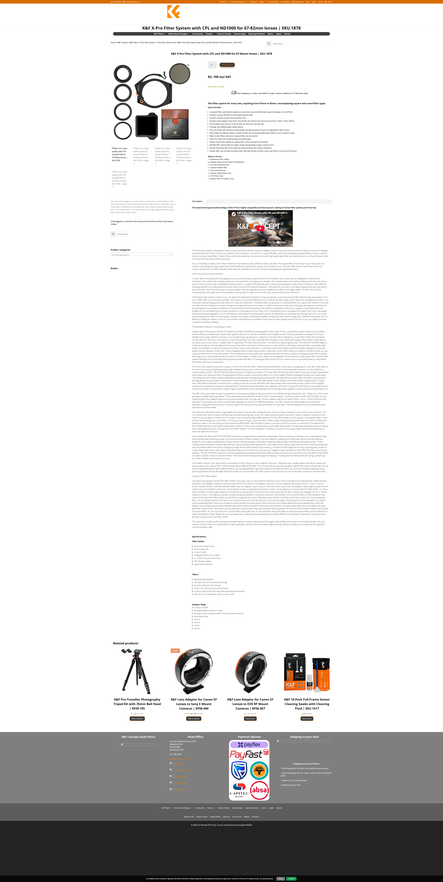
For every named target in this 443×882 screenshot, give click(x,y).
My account (237, 817)
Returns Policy (181, 783)
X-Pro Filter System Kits (166, 42)
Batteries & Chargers (238, 2)
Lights (314, 2)
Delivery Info (192, 21)
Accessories (253, 2)
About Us (224, 21)
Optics (308, 2)
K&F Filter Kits (154, 204)
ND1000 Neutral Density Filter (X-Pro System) (139, 207)
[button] (188, 65)
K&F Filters (223, 2)
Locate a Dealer (209, 21)
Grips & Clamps (273, 2)
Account (249, 21)
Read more (250, 718)
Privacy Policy (180, 789)
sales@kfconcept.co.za (179, 759)
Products (175, 21)
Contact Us (237, 21)
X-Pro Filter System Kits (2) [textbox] (141, 255)
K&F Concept (122, 42)
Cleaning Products (297, 2)
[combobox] (142, 254)
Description (197, 201)
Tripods (261, 2)
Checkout (270, 21)
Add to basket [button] (137, 718)
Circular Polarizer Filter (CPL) (144, 201)
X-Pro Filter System (147, 42)
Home (165, 21)
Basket (260, 21)
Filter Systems (132, 204)
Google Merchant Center (164, 210)
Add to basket (227, 65)
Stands (320, 2)
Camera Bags (285, 2)
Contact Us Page (182, 770)
